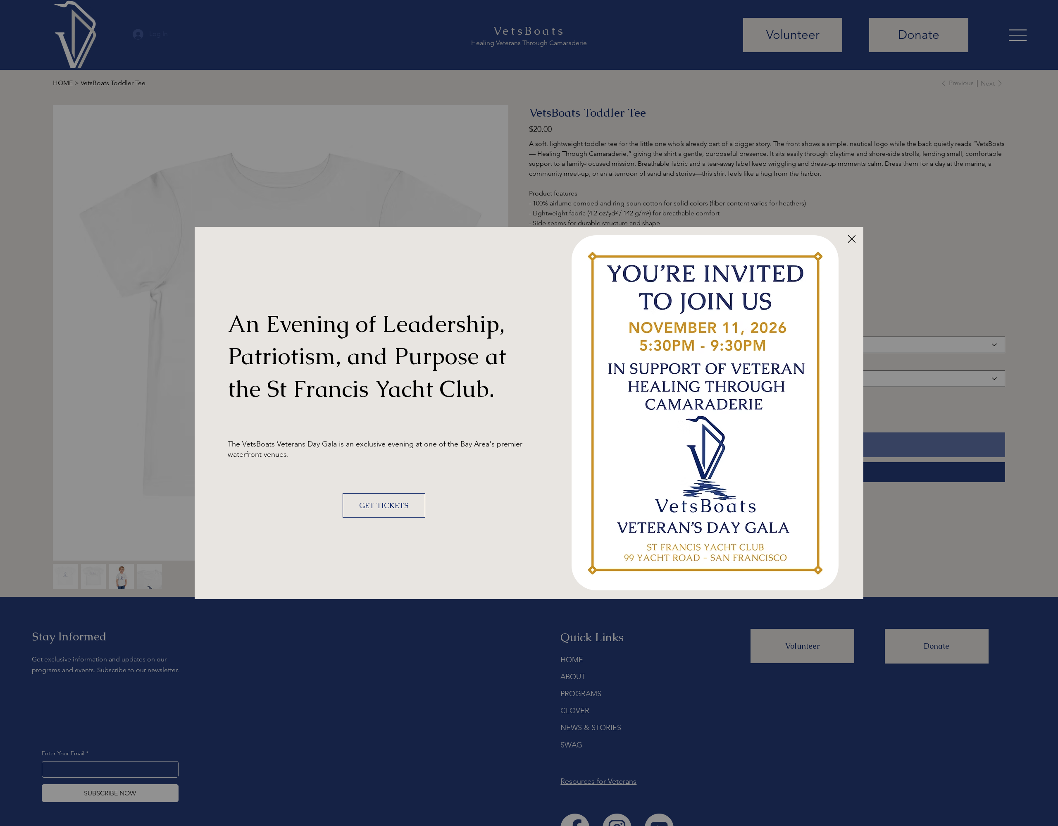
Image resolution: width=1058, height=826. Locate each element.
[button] (851, 239)
